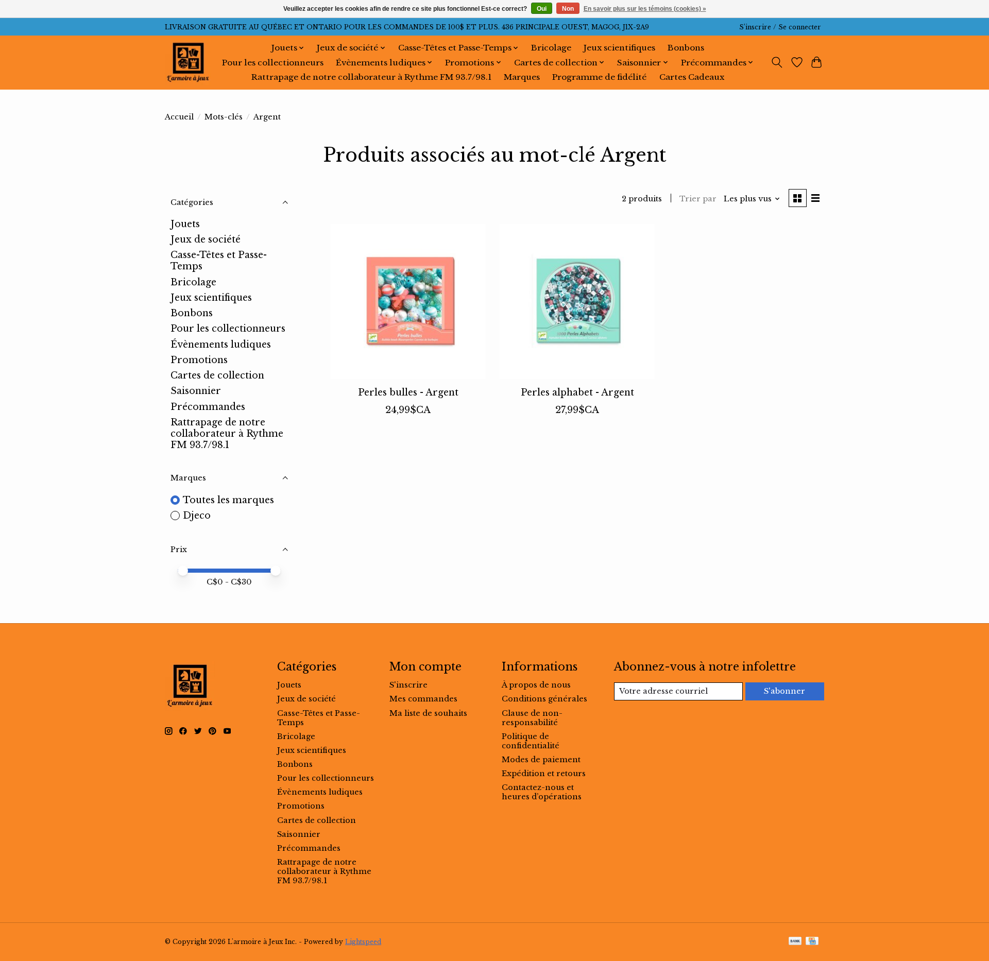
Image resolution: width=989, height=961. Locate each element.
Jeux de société (205, 239)
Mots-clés (223, 117)
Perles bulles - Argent (408, 392)
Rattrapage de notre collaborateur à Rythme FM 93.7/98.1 (371, 77)
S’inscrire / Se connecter (780, 27)
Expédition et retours (544, 773)
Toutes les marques (228, 500)
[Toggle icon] (777, 62)
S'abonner (784, 691)
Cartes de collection (217, 375)
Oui (542, 8)
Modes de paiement (541, 759)
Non (568, 8)
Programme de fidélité (599, 77)
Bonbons (686, 48)
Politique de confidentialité (530, 741)
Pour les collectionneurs (272, 62)
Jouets (185, 224)
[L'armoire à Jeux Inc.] (188, 62)
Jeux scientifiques (619, 48)
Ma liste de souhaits (428, 713)
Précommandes (207, 407)
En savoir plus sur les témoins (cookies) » (645, 8)
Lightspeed (363, 942)
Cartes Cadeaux (691, 77)
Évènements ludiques (220, 344)
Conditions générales (544, 698)
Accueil (179, 117)
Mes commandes (423, 698)
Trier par (698, 198)
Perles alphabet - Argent (577, 392)
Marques (522, 77)
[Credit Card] (812, 942)
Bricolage (551, 48)
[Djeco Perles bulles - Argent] (408, 301)
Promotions (199, 360)
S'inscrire (408, 685)
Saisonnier (195, 391)
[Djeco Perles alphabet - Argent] (577, 301)
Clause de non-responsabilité (532, 718)
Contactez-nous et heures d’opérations (542, 792)
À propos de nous (536, 685)
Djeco (197, 515)
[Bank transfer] (795, 942)
